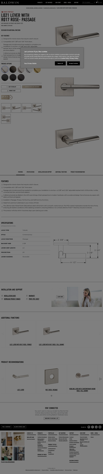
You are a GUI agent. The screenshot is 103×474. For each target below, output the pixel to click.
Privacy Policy (74, 58)
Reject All (60, 63)
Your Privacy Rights (30, 63)
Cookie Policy (65, 58)
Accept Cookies (73, 63)
